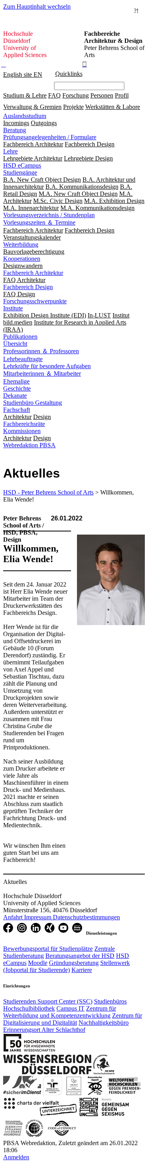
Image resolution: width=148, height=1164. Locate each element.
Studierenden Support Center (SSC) (47, 1001)
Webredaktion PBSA (29, 445)
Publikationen (20, 336)
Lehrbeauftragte (23, 359)
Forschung (75, 95)
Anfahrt (13, 917)
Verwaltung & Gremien (32, 106)
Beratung (14, 130)
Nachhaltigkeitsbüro (104, 1022)
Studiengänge (20, 172)
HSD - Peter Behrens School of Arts (48, 492)
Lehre (10, 151)
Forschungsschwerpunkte (35, 301)
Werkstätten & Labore (112, 106)
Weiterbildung (20, 244)
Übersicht (15, 343)
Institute (13, 308)
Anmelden (16, 1157)
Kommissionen (22, 431)
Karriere (81, 970)
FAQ (54, 95)
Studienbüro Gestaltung (32, 402)
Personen (101, 95)
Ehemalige (16, 381)
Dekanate (15, 395)
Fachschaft (16, 409)
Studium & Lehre (25, 95)
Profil (122, 95)
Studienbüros (110, 1001)
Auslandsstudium (24, 116)
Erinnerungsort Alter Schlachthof (44, 1029)
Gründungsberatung (74, 962)
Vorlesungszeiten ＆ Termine (39, 222)
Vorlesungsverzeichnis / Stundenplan (49, 215)
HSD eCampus (22, 165)
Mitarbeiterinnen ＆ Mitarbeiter (42, 373)
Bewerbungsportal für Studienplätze (48, 948)
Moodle (37, 962)
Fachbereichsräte (24, 424)
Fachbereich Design (28, 287)
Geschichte (17, 388)
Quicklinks (68, 73)
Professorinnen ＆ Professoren (41, 351)
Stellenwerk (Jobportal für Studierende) (66, 966)
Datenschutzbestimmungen (86, 917)
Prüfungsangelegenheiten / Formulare (49, 137)
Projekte (73, 106)
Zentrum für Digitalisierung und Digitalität (72, 1019)
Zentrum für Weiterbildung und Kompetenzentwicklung (59, 1012)
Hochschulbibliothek (29, 1008)
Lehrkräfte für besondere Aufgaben (47, 366)
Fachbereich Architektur (33, 272)
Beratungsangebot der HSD (79, 955)
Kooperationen (21, 258)
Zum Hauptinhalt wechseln (37, 6)
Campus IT (70, 1008)
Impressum (38, 917)
